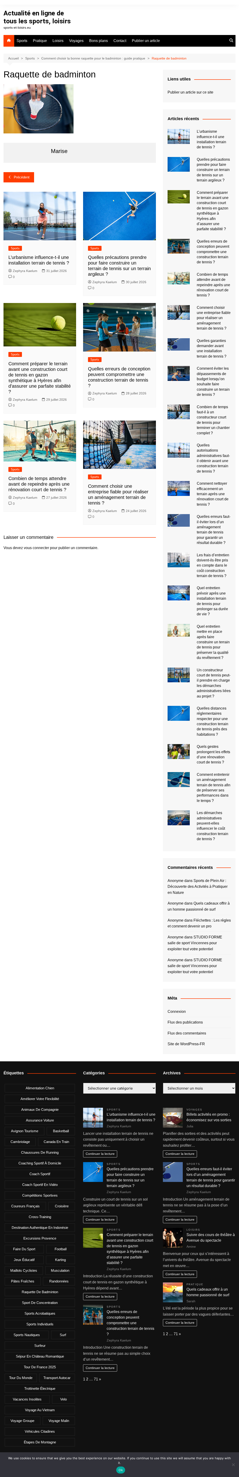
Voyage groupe (22, 1421)
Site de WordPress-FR (186, 1044)
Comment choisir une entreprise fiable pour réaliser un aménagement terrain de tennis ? (214, 318)
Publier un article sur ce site (190, 92)
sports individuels (39, 1324)
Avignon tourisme (24, 1131)
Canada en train (56, 1142)
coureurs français (25, 1206)
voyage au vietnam (40, 1410)
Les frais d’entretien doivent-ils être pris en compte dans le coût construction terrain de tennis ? (213, 565)
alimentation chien (40, 1088)
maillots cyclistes (23, 1270)
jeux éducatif (24, 1260)
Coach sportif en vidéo (40, 1185)
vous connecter (36, 548)
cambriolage (20, 1142)
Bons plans (98, 41)
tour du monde (20, 1378)
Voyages (76, 41)
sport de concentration (40, 1303)
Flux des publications (185, 1022)
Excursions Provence (39, 1238)
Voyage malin (59, 1421)
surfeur (40, 1346)
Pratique (40, 41)
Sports (22, 41)
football (61, 1249)
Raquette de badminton (40, 1292)
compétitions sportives (40, 1195)
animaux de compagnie (40, 1109)
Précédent (21, 177)
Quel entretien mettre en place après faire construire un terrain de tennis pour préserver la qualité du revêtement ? (213, 642)
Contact (119, 41)
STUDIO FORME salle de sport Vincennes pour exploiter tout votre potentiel (195, 943)
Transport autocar (56, 1378)
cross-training (40, 1217)
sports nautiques (27, 1335)
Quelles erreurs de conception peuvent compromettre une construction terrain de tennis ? (213, 251)
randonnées (59, 1281)
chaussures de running (40, 1152)
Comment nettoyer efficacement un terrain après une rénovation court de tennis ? (212, 493)
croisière (62, 1206)
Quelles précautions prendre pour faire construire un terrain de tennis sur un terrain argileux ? (213, 169)
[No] (233, 1464)
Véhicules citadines (40, 1431)
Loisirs (58, 41)
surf (63, 1335)
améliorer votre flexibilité (40, 1099)
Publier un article (146, 41)
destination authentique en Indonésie (40, 1228)
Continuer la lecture (100, 1154)
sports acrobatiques (40, 1313)
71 (96, 1379)
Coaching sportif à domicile (39, 1163)
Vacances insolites (27, 1399)
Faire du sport (24, 1249)
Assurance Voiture (40, 1120)
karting (60, 1260)
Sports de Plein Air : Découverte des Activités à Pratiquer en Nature (198, 887)
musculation (60, 1270)
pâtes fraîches (22, 1281)
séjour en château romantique (40, 1356)
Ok (121, 1470)
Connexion (177, 1012)
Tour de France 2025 (40, 1367)
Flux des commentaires (187, 1033)
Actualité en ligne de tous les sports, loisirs (37, 17)
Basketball (61, 1131)
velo (63, 1399)
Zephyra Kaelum (25, 271)
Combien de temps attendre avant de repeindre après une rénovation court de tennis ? (39, 484)
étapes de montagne (40, 1442)
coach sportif (39, 1174)
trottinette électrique (39, 1388)
